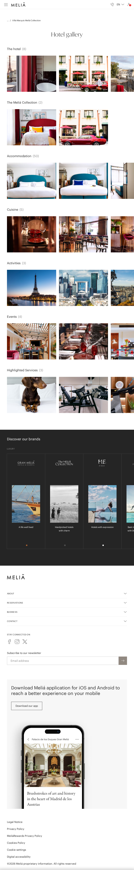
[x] (24, 641)
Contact (12, 621)
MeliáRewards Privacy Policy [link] (24, 835)
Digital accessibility (19, 856)
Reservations (15, 602)
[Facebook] (9, 641)
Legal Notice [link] (15, 822)
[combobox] (120, 4)
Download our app (27, 705)
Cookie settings (16, 849)
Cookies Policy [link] (16, 842)
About (10, 593)
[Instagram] (17, 641)
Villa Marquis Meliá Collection (26, 20)
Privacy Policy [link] (15, 829)
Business (12, 612)
